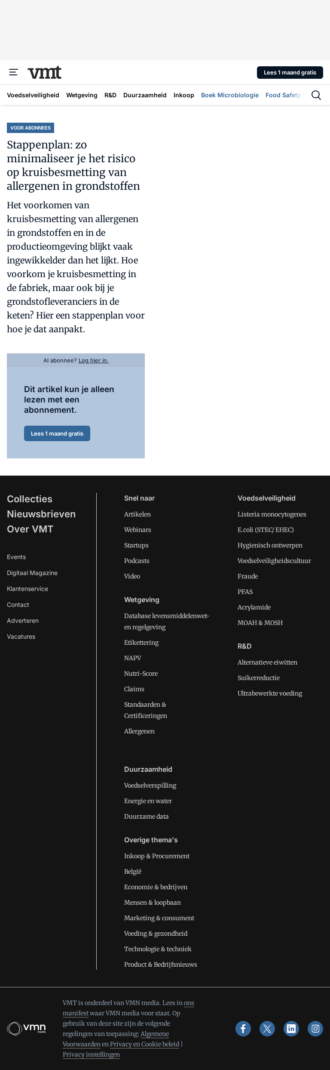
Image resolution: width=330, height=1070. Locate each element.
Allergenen (139, 731)
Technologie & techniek (158, 949)
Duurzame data (146, 816)
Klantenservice (27, 588)
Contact (18, 604)
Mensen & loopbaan (152, 902)
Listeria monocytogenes (272, 514)
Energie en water (148, 801)
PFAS (245, 592)
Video (132, 576)
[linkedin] (291, 1028)
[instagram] (315, 1028)
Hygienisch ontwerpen (270, 545)
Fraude (248, 576)
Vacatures (21, 636)
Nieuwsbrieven (41, 514)
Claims (134, 689)
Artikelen (137, 514)
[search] (316, 95)
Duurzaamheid (148, 769)
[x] (267, 1028)
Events (16, 556)
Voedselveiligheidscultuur (274, 561)
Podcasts (137, 561)
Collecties (29, 498)
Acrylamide (254, 607)
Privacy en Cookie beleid (144, 1044)
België (132, 871)
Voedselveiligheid (267, 498)
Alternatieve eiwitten (267, 662)
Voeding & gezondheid (155, 933)
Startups (136, 545)
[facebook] (243, 1028)
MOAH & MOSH (260, 623)
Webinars (137, 530)
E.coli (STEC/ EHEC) (266, 530)
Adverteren (23, 620)
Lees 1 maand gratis (290, 72)
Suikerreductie (259, 678)
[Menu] (14, 72)
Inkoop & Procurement (156, 856)
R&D (245, 646)
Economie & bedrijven (155, 887)
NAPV (132, 658)
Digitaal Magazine (32, 572)
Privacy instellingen (91, 1054)
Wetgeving (141, 599)
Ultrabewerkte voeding (270, 693)
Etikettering (141, 642)
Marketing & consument (159, 918)
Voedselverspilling (150, 785)
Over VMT (30, 529)
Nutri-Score (141, 673)
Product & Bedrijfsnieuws (160, 964)
